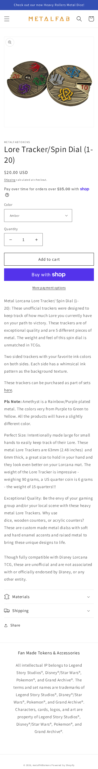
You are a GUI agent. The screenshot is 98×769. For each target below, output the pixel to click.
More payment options (49, 288)
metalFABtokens (42, 765)
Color (8, 204)
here (8, 390)
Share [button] (15, 625)
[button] (7, 19)
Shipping (10, 180)
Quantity (11, 229)
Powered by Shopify (63, 765)
